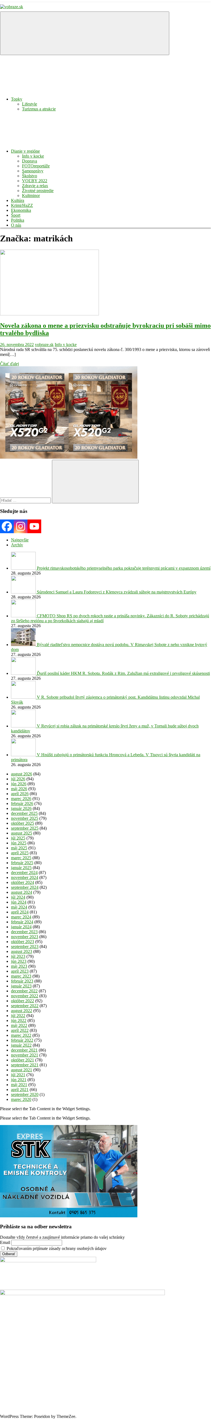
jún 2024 (18, 902)
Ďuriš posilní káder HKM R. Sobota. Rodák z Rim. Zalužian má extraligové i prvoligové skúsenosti (123, 673)
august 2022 (21, 1010)
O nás (16, 225)
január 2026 (21, 808)
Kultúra (17, 200)
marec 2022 (21, 1035)
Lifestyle (29, 104)
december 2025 (24, 813)
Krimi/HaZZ (22, 205)
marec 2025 (21, 857)
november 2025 (24, 818)
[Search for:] (26, 500)
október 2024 (22, 882)
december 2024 (24, 872)
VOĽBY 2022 (34, 180)
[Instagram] (20, 526)
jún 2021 (18, 1079)
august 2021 (21, 1069)
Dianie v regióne (25, 151)
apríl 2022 (20, 1030)
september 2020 (24, 1094)
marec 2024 (21, 917)
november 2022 (24, 995)
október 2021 (22, 1060)
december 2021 (24, 1050)
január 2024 (21, 926)
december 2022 (24, 991)
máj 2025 (19, 848)
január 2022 (21, 1045)
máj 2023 (19, 966)
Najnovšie (20, 540)
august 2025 (21, 833)
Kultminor (31, 195)
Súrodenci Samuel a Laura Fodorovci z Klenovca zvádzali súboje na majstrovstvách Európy (116, 592)
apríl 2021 (20, 1089)
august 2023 (21, 951)
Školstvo (29, 175)
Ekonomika (21, 210)
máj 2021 (19, 1084)
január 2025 (21, 867)
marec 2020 (21, 1099)
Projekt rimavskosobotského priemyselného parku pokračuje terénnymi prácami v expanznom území (123, 568)
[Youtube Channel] (34, 526)
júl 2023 (18, 956)
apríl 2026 (20, 793)
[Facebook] (7, 526)
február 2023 (22, 981)
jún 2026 (18, 783)
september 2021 (24, 1065)
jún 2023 (18, 961)
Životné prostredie (38, 190)
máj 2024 (19, 907)
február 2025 (22, 862)
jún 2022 (18, 1020)
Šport (15, 215)
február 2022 (22, 1040)
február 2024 (22, 922)
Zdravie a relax (35, 185)
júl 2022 (18, 1015)
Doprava (29, 161)
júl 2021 (18, 1074)
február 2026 (22, 803)
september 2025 (24, 828)
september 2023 (24, 946)
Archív (17, 545)
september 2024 (24, 887)
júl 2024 (18, 897)
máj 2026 (19, 788)
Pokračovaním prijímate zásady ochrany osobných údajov (56, 1248)
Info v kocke (33, 156)
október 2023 (22, 941)
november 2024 (24, 877)
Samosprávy (32, 171)
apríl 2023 (20, 971)
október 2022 (22, 1000)
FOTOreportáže (36, 166)
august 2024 (21, 892)
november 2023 (24, 936)
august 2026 (21, 774)
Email (5, 1242)
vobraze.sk (44, 344)
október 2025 (22, 823)
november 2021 (24, 1055)
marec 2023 (21, 976)
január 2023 (21, 986)
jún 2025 (18, 843)
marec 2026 (21, 798)
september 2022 (24, 1005)
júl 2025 (18, 838)
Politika (17, 220)
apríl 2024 (20, 912)
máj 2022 (19, 1025)
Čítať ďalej (9, 363)
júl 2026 (18, 778)
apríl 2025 (20, 852)
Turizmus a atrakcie (39, 109)
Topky (16, 99)
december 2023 (24, 931)
